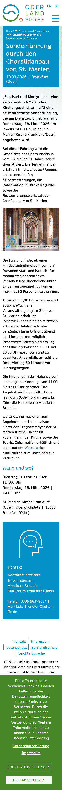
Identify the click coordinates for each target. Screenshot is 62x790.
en (49, 6)
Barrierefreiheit (44, 647)
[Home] (23, 12)
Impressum (40, 641)
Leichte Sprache (31, 653)
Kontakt (19, 641)
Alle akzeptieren (29, 780)
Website (31, 447)
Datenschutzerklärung (31, 745)
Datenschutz (16, 647)
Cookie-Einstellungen (28, 767)
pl (57, 6)
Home (9, 31)
